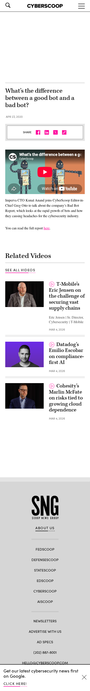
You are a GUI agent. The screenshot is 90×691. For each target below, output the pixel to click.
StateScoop (45, 570)
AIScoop (45, 601)
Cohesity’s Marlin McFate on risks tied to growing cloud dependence (66, 398)
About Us (45, 528)
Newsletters (45, 621)
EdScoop (45, 580)
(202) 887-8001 (45, 652)
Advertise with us (45, 631)
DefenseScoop (45, 559)
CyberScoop (45, 591)
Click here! (15, 683)
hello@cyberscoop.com (45, 662)
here (47, 228)
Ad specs (45, 642)
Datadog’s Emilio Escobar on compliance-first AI (66, 353)
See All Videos (20, 270)
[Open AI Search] (14, 5)
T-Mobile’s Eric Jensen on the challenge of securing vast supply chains (67, 296)
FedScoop (45, 549)
